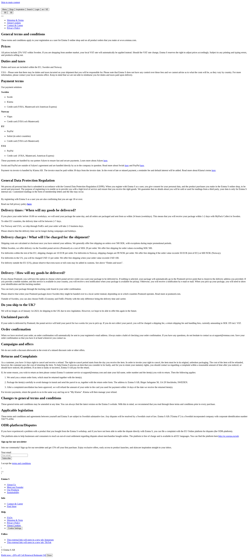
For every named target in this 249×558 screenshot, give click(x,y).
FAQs (9, 517)
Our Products (13, 490)
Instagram (30, 540)
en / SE (45, 9)
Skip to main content (10, 2)
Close (49, 555)
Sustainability (13, 492)
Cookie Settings (14, 528)
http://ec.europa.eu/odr (228, 436)
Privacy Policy (13, 28)
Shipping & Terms (15, 20)
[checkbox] (2, 471)
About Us (11, 484)
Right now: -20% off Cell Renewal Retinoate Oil (26, 555)
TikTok (29, 542)
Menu (4, 9)
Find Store (11, 506)
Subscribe (6, 458)
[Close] (2, 16)
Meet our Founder (15, 487)
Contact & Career (15, 25)
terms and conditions (21, 463)
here (105, 160)
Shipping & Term (15, 520)
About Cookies (14, 23)
